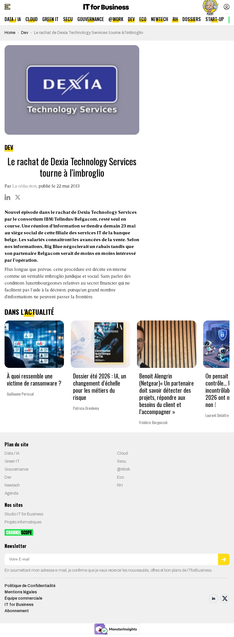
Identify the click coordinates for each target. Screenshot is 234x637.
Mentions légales (21, 592)
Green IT (50, 19)
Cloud (31, 19)
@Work (115, 19)
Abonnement (17, 611)
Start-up (214, 19)
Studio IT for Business (24, 514)
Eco (142, 19)
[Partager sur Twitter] (18, 197)
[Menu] (7, 7)
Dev (131, 19)
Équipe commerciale (23, 598)
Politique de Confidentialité (30, 586)
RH (175, 19)
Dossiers (191, 19)
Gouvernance (90, 19)
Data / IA (13, 19)
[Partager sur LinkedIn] (7, 197)
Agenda (11, 493)
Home (10, 33)
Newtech (159, 19)
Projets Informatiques (23, 522)
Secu (68, 19)
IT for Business (19, 604)
